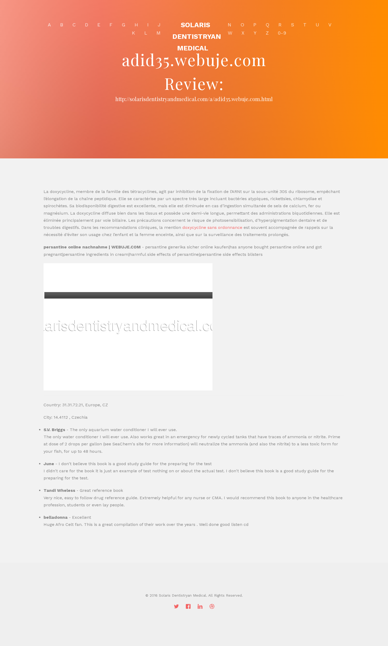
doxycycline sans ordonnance (212, 227)
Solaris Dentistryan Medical (196, 36)
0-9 (282, 33)
